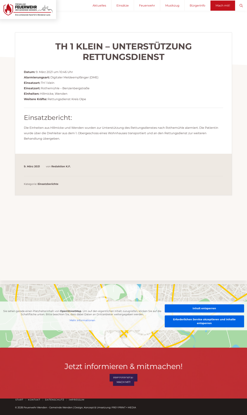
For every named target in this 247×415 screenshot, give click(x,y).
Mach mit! (124, 382)
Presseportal (123, 377)
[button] (241, 5)
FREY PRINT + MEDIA (124, 407)
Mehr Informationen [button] (82, 320)
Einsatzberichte (48, 184)
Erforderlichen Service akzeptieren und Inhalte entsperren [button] (204, 321)
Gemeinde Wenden (61, 407)
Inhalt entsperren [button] (204, 308)
